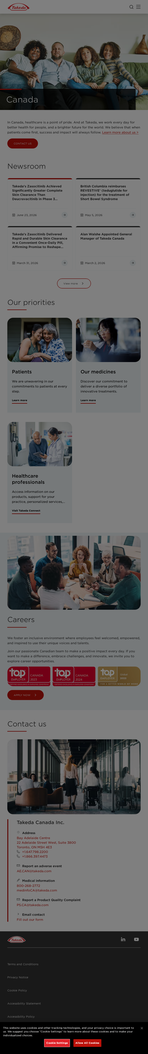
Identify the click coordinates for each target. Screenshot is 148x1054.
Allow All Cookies (87, 1042)
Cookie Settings (57, 1042)
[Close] (142, 1028)
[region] (74, 1038)
